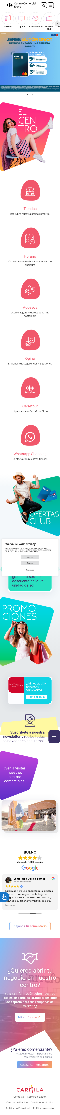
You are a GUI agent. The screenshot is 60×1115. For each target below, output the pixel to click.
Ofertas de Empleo (17, 1102)
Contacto (19, 1096)
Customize (30, 570)
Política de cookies (43, 1108)
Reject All (30, 563)
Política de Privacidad (18, 1108)
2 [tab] (32, 94)
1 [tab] (27, 94)
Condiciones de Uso (42, 1102)
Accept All (30, 557)
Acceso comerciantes (34, 1065)
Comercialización (36, 1096)
